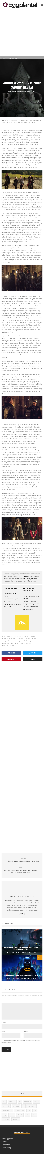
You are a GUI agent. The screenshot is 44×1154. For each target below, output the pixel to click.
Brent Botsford (12, 91)
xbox (34, 1115)
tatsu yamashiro (25, 643)
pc (23, 1106)
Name (4, 1023)
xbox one (16, 1119)
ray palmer (14, 643)
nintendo (16, 1106)
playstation (31, 1106)
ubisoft (19, 1115)
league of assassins (18, 638)
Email (4, 1031)
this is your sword (8, 645)
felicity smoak (24, 636)
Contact (4, 1142)
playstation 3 (7, 1110)
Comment (5, 1002)
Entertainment (22, 91)
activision (12, 1102)
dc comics (15, 636)
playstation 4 (19, 1110)
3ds (4, 1102)
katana (33, 636)
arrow (4, 636)
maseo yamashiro (32, 638)
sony (4, 1115)
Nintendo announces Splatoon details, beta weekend (23, 860)
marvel (36, 1102)
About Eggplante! (7, 1139)
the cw (12, 1115)
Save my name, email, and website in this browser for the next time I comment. (21, 1042)
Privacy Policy (6, 1148)
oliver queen (13, 641)
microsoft (6, 1106)
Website (26, 1031)
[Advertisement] (22, 33)
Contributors (6, 1145)
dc (9, 636)
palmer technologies (26, 641)
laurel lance (6, 638)
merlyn (4, 641)
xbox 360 (6, 1119)
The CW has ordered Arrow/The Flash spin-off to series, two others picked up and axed (20, 870)
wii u (27, 1115)
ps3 (29, 1110)
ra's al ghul (5, 643)
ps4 (35, 1110)
